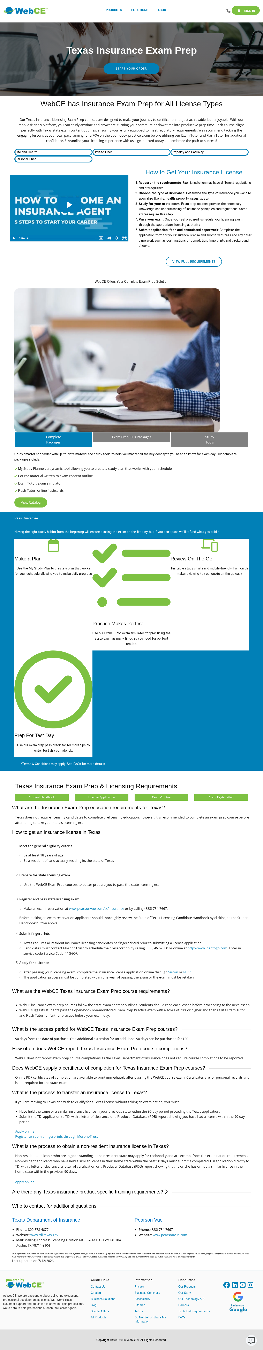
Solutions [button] (139, 10)
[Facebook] (226, 1286)
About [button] (163, 10)
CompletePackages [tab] (53, 440)
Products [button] (114, 10)
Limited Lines (103, 152)
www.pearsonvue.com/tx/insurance (96, 908)
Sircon (173, 972)
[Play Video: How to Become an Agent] (69, 204)
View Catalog (31, 502)
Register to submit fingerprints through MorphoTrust (56, 1136)
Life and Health (26, 152)
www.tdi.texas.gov (44, 1235)
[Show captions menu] (101, 238)
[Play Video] (14, 238)
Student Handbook (42, 797)
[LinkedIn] (235, 1286)
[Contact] (228, 11)
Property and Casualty (187, 152)
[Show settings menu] (117, 238)
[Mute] (109, 238)
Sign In (249, 11)
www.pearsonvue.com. (170, 1235)
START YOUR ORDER (131, 68)
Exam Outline (161, 797)
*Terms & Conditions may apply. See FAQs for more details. (63, 764)
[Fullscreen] (124, 238)
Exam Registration (221, 797)
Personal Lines (25, 159)
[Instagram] (250, 1286)
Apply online (24, 1131)
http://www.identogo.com (207, 948)
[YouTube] (243, 1286)
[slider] (61, 238)
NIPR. (187, 972)
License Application (101, 797)
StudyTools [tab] (209, 440)
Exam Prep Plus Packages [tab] (131, 437)
